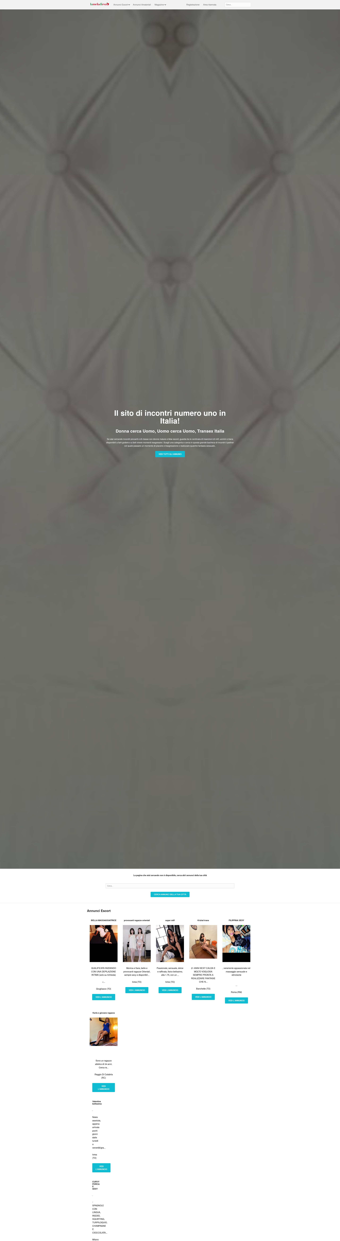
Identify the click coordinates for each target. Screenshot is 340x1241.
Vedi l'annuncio (103, 997)
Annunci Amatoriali (142, 4)
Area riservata (209, 4)
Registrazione (192, 4)
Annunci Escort (120, 4)
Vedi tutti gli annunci (170, 454)
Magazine (159, 4)
